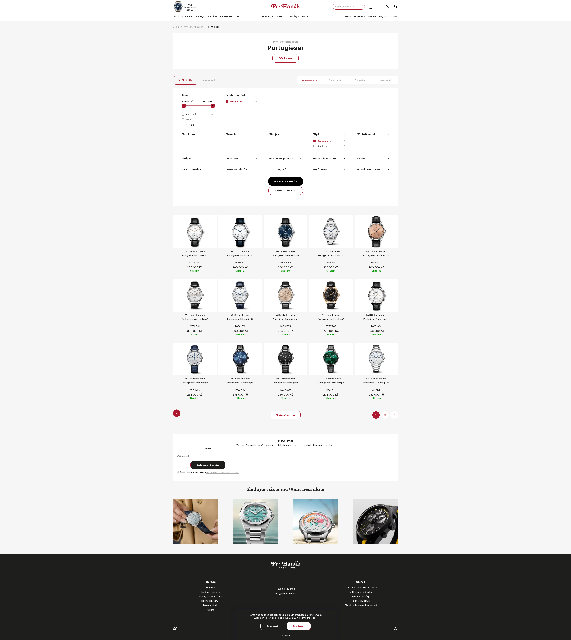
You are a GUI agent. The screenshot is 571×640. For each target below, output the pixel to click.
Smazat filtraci (284, 190)
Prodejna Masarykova (210, 596)
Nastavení (285, 635)
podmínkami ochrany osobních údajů (222, 472)
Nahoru (176, 413)
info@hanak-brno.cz (285, 593)
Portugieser (243, 101)
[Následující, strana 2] (394, 415)
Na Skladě (199, 114)
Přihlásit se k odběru (208, 465)
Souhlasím (298, 626)
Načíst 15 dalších (285, 415)
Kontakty (210, 587)
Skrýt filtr (187, 80)
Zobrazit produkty (285, 181)
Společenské (331, 141)
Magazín (383, 16)
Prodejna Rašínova (210, 592)
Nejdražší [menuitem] (360, 80)
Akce (199, 119)
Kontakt (394, 16)
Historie (372, 16)
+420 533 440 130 (285, 589)
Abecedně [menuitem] (385, 80)
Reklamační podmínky (360, 592)
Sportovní (331, 146)
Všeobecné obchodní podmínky (360, 587)
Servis (348, 16)
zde (315, 618)
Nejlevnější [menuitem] (335, 80)
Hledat (370, 7)
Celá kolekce (285, 58)
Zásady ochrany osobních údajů (360, 605)
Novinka (199, 124)
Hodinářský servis (210, 600)
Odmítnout (272, 626)
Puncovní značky (360, 596)
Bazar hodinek (210, 605)
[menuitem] (184, 16)
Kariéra (210, 609)
